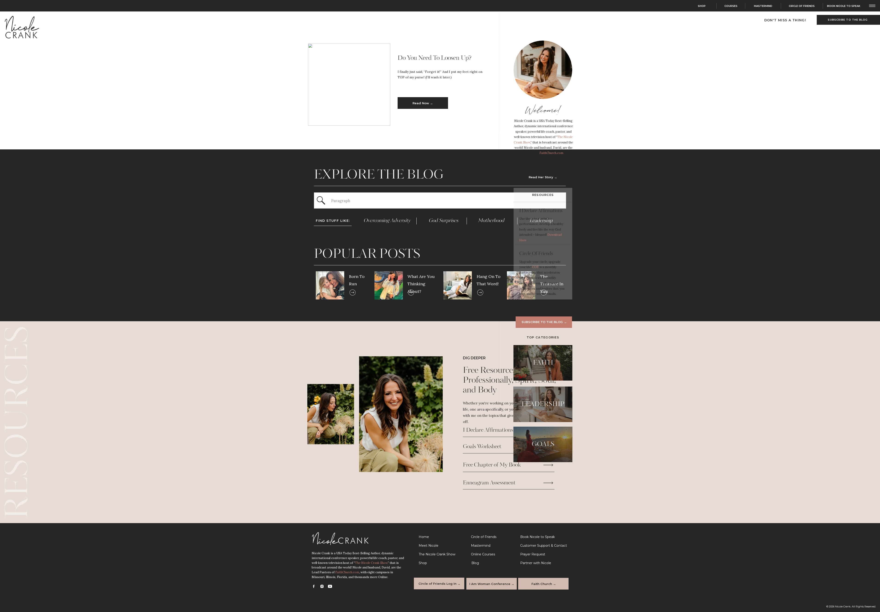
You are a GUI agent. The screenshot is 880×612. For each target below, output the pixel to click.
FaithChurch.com (551, 153)
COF (535, 267)
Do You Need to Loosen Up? (434, 58)
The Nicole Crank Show (371, 563)
